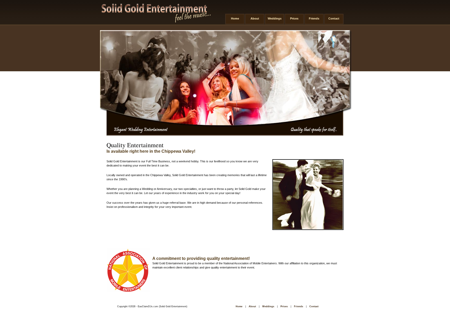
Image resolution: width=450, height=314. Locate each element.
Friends (314, 18)
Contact (333, 18)
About (255, 18)
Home (235, 18)
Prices (294, 18)
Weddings (275, 18)
